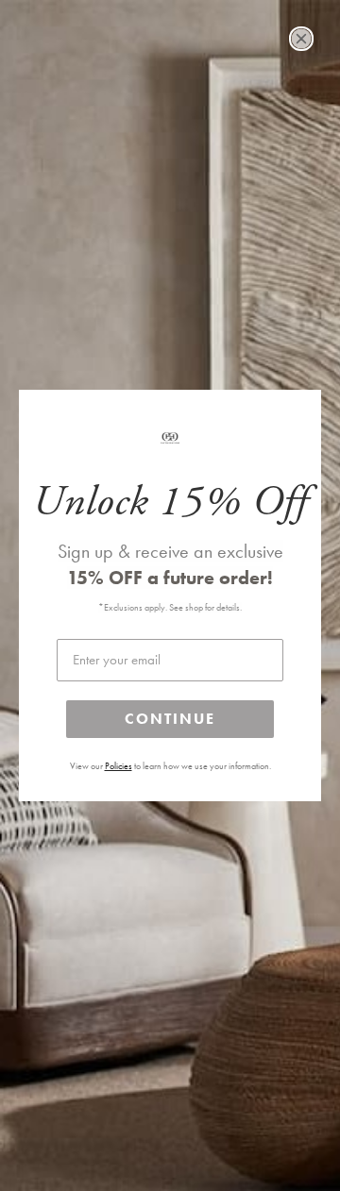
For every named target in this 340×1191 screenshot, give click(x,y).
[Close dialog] (301, 38)
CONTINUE (170, 719)
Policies (118, 766)
